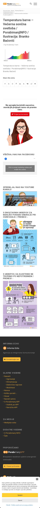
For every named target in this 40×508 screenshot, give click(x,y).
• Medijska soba (9, 422)
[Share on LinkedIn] (20, 84)
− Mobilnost (10, 387)
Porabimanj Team (12, 45)
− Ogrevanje (10, 379)
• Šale (5, 436)
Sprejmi (20, 495)
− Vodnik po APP (12, 404)
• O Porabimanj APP (11, 402)
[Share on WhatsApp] (12, 84)
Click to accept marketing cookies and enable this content (20, 168)
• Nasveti (6, 376)
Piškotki (8, 505)
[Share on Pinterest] (16, 84)
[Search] (30, 4)
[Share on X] (9, 84)
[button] (37, 479)
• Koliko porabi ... (10, 393)
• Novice (6, 390)
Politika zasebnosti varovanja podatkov (22, 505)
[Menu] (34, 4)
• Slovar (6, 396)
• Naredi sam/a (9, 399)
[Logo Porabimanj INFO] (16, 4)
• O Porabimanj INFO (11, 433)
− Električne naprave (13, 385)
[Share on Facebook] (5, 84)
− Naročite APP (11, 407)
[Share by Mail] (35, 84)
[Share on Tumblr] (24, 84)
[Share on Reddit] (31, 84)
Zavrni (20, 500)
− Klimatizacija (11, 382)
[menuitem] (30, 4)
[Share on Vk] (27, 84)
